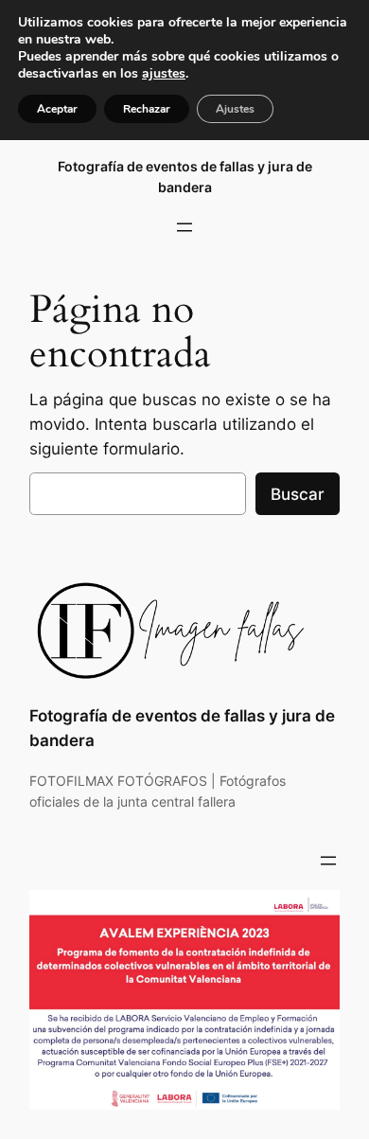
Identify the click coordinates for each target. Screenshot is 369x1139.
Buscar (298, 494)
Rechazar (146, 108)
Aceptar (57, 108)
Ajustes (235, 108)
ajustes (163, 73)
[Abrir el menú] (184, 227)
